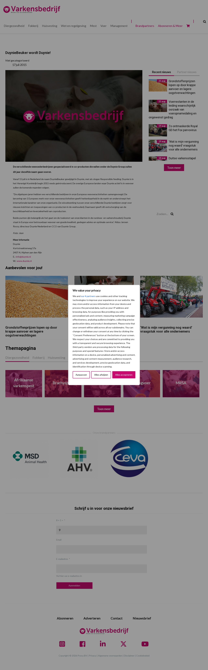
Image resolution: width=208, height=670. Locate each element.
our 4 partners (88, 296)
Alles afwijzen (101, 374)
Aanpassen (81, 374)
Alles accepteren (123, 374)
